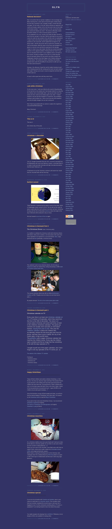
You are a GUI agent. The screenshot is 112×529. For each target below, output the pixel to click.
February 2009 (69, 170)
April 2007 (68, 126)
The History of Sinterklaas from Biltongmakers (39, 404)
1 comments (55, 303)
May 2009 (68, 176)
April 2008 (68, 150)
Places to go (69, 69)
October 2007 (69, 138)
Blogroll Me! (69, 24)
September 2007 (70, 136)
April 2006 (68, 102)
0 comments (55, 78)
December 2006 (70, 118)
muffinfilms (50, 514)
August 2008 (69, 158)
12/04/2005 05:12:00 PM (44, 485)
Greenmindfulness (70, 32)
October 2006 (69, 114)
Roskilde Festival (70, 34)
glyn (67, 16)
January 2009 (69, 168)
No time (68, 63)
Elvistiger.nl (68, 36)
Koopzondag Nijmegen (71, 48)
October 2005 (69, 90)
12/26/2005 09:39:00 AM (44, 111)
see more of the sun (42, 216)
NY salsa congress (70, 38)
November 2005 (70, 92)
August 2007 (69, 134)
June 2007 (68, 130)
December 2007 (70, 142)
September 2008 (70, 160)
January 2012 (69, 208)
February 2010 (69, 194)
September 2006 (70, 112)
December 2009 (70, 190)
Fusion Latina (69, 44)
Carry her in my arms (71, 59)
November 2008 (70, 164)
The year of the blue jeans (72, 61)
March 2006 (69, 100)
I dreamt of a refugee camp (72, 67)
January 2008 (69, 144)
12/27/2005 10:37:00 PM (44, 78)
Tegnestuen (30, 266)
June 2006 (68, 106)
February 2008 (69, 146)
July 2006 (68, 108)
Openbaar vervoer (70, 50)
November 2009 (70, 188)
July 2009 (68, 180)
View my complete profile (73, 19)
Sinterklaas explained (32, 402)
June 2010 (68, 200)
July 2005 (68, 84)
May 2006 (68, 104)
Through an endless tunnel (72, 71)
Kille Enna (50, 454)
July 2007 (68, 132)
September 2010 (70, 202)
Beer (56, 236)
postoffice (33, 338)
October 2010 (69, 204)
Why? (67, 65)
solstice (47, 211)
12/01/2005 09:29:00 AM (44, 518)
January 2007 (69, 120)
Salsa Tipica (69, 40)
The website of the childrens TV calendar (37, 353)
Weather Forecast (70, 224)
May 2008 (68, 152)
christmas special (44, 501)
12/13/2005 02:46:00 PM (44, 303)
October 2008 (69, 162)
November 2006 (70, 116)
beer (36, 238)
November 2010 (70, 206)
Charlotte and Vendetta (48, 499)
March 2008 (69, 148)
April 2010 (68, 196)
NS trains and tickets (71, 52)
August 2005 (69, 86)
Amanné (68, 42)
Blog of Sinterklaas (50, 397)
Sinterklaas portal (35, 397)
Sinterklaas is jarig (32, 406)
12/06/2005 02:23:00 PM (44, 365)
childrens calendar (33, 330)
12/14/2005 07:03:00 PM (44, 219)
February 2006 (69, 98)
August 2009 (69, 182)
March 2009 (69, 172)
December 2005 (70, 94)
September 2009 (70, 184)
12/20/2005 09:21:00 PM (44, 128)
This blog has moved (71, 77)
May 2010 (68, 198)
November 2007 (70, 140)
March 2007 (69, 124)
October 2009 (69, 186)
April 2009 (68, 174)
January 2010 (69, 192)
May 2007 (68, 128)
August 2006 (69, 110)
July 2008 (68, 156)
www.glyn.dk (69, 29)
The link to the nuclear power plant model (48, 300)
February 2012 (69, 210)
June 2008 (68, 154)
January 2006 (69, 96)
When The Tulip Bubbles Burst (73, 75)
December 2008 (70, 166)
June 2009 (68, 178)
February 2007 (69, 122)
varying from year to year (41, 328)
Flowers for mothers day (72, 73)
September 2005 (70, 88)
